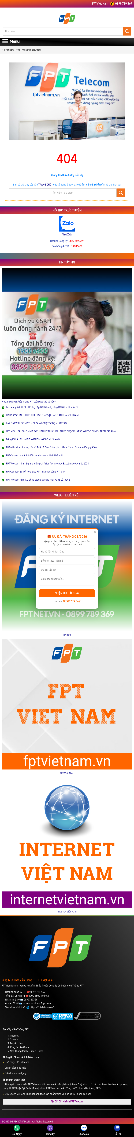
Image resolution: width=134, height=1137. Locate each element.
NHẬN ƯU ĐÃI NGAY (67, 593)
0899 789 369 (71, 601)
